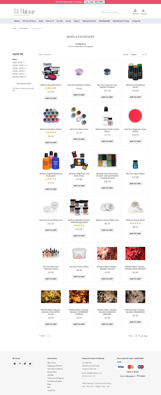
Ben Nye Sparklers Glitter (79, 85)
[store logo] (24, 12)
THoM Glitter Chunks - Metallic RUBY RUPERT (135, 267)
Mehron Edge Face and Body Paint (79, 174)
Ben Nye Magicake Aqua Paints (135, 130)
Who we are (51, 363)
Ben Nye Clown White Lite (50, 220)
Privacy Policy (52, 372)
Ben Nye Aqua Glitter (135, 173)
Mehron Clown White (135, 220)
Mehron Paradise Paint (51, 85)
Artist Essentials (24, 28)
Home (15, 28)
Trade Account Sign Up (55, 378)
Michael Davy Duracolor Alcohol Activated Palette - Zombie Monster (107, 175)
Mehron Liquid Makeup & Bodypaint (50, 174)
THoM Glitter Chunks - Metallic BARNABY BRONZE (107, 312)
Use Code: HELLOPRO (94, 2)
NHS (48, 387)
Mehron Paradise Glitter (51, 129)
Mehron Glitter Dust (79, 129)
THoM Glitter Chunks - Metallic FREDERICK (135, 311)
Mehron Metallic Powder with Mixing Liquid (79, 221)
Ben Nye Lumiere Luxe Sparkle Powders (107, 86)
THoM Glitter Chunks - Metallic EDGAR (107, 267)
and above (20, 77)
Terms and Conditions (55, 369)
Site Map (50, 375)
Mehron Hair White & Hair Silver (107, 130)
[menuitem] (17, 21)
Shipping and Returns (54, 366)
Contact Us (51, 390)
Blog (49, 384)
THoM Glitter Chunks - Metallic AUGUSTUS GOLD (51, 312)
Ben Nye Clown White (79, 266)
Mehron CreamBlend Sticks (135, 86)
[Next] (48, 336)
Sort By (125, 54)
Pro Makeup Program (54, 381)
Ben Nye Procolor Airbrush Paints (51, 267)
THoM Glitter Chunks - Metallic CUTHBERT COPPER (79, 312)
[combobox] (116, 12)
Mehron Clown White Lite (107, 220)
